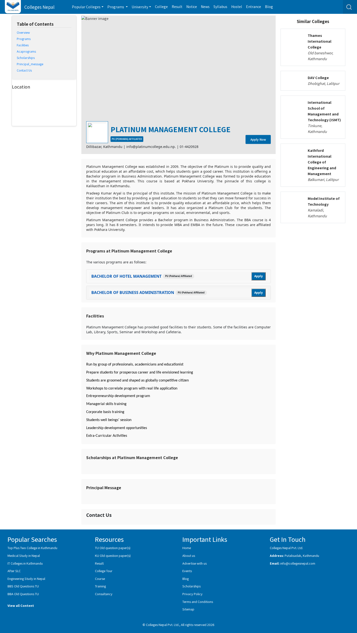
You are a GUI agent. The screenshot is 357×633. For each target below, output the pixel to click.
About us (188, 555)
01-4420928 (189, 146)
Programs (24, 39)
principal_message (30, 64)
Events (187, 570)
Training (100, 586)
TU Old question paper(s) (112, 547)
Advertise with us (194, 563)
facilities (23, 45)
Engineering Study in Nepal (26, 578)
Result (177, 6)
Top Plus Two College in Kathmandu (32, 547)
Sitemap (188, 609)
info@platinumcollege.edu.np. (151, 146)
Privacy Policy (192, 594)
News (205, 6)
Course (100, 578)
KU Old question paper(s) (113, 555)
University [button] (140, 6)
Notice (191, 6)
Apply (258, 276)
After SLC (14, 570)
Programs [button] (116, 6)
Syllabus (220, 6)
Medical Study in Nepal (24, 555)
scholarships (26, 58)
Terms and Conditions (197, 601)
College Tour (103, 570)
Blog (269, 6)
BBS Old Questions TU (23, 586)
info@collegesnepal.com (297, 563)
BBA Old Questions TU (23, 594)
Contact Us (24, 70)
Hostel (236, 6)
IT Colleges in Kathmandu (25, 563)
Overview (23, 33)
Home (186, 547)
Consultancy (103, 594)
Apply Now (258, 139)
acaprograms (26, 51)
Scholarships (191, 586)
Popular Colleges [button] (86, 6)
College (161, 6)
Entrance (253, 6)
